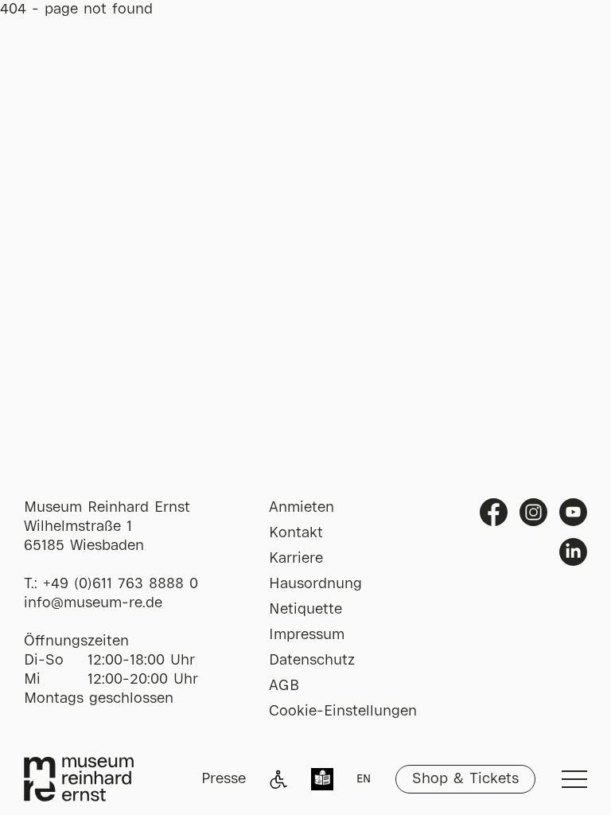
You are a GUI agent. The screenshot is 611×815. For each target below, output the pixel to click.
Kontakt (296, 533)
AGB (284, 686)
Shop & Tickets (465, 779)
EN (363, 779)
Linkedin (573, 552)
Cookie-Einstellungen (343, 711)
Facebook (494, 512)
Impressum (306, 635)
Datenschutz (312, 660)
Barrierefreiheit (278, 779)
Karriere (296, 558)
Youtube (573, 512)
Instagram (533, 512)
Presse (223, 779)
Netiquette (305, 609)
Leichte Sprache (322, 781)
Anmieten (301, 507)
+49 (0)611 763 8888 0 (120, 584)
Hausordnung (315, 584)
